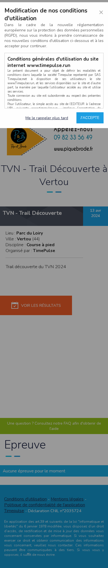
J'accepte (90, 117)
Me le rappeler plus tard (46, 118)
